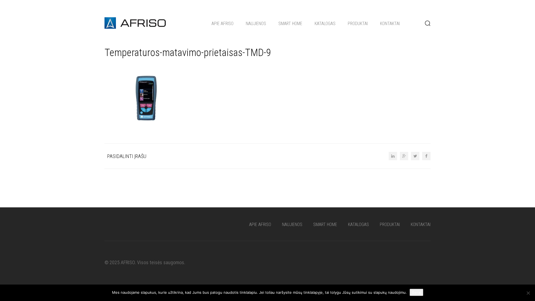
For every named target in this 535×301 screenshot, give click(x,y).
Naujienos (256, 23)
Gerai (416, 292)
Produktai (358, 23)
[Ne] (528, 293)
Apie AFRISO (222, 23)
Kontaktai (390, 23)
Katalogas (325, 23)
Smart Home (290, 23)
